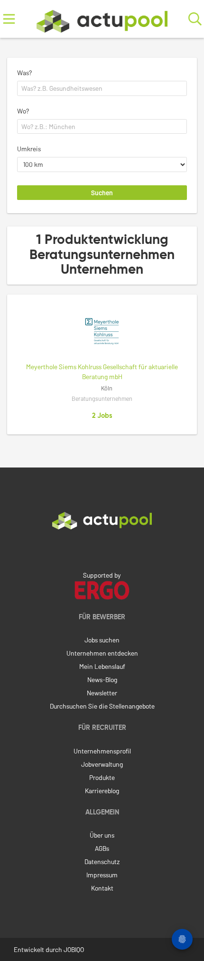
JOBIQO (74, 949)
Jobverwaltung (102, 764)
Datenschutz (102, 861)
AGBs (102, 848)
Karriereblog (102, 791)
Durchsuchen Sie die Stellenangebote (102, 706)
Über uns (102, 835)
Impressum (102, 875)
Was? (24, 73)
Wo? (23, 111)
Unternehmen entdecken (102, 653)
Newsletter (102, 693)
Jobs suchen (102, 640)
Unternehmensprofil (102, 751)
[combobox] (102, 88)
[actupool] (102, 19)
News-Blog (102, 679)
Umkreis (29, 149)
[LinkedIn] (102, 549)
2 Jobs (102, 416)
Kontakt (102, 888)
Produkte (102, 777)
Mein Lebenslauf (102, 666)
